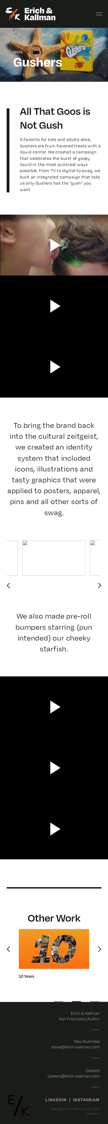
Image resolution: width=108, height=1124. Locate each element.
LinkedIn (56, 1099)
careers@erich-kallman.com (74, 1075)
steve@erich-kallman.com (75, 1046)
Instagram (86, 1099)
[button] (8, 585)
